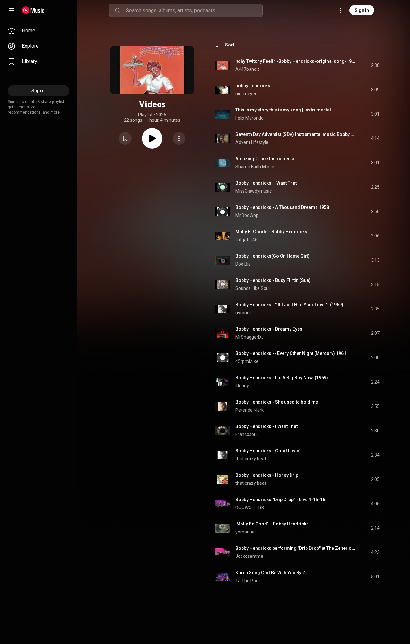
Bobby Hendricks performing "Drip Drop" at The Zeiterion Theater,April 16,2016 (295, 548)
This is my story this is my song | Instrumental (283, 109)
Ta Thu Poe (246, 580)
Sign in (362, 10)
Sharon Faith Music (255, 166)
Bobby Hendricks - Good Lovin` (267, 450)
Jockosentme (249, 556)
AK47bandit (247, 69)
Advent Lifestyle (252, 142)
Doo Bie (243, 264)
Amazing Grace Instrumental (265, 158)
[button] (125, 138)
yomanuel (245, 531)
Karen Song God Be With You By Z (270, 572)
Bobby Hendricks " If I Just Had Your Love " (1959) (289, 304)
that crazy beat (250, 458)
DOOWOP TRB (249, 507)
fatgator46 (246, 239)
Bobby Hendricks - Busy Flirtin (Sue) (273, 280)
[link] (38, 30)
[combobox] (194, 10)
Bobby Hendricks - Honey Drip (266, 475)
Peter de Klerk (249, 410)
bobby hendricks (252, 85)
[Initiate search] (117, 10)
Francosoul (246, 434)
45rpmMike (246, 361)
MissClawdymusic (253, 191)
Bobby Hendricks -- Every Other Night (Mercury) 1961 (290, 353)
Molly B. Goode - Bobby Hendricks (271, 231)
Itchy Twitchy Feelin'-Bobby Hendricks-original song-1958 (295, 61)
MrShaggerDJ (249, 337)
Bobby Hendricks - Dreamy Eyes (268, 329)
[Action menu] (179, 138)
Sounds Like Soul (252, 288)
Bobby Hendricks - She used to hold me (276, 402)
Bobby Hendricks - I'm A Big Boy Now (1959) (281, 377)
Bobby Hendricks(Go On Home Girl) (272, 256)
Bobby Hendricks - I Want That (266, 426)
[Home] (33, 10)
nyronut (243, 312)
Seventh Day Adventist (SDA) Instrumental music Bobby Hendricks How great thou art (295, 134)
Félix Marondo (249, 117)
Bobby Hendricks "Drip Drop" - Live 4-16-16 (280, 499)
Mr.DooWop (246, 215)
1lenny (242, 385)
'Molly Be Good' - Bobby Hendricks (272, 523)
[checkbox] (375, 65)
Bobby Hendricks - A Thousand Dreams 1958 (282, 207)
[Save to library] (125, 138)
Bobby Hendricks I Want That (266, 183)
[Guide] (11, 10)
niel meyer (246, 93)
